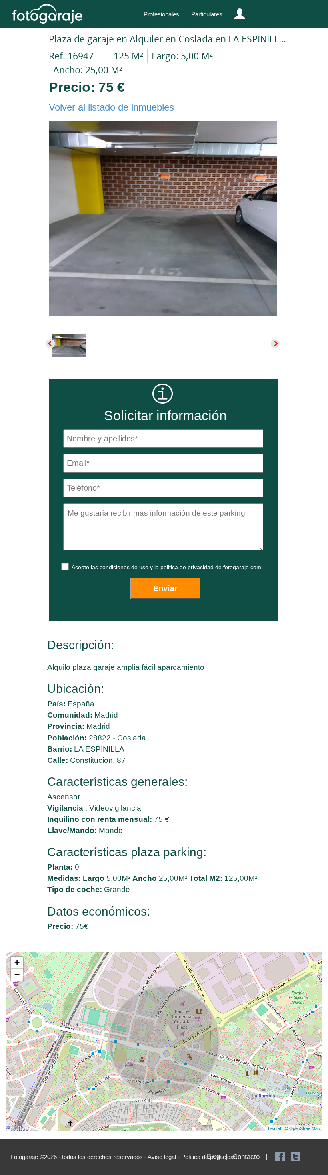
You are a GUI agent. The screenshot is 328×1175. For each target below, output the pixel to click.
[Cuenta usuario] (236, 12)
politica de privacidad (187, 567)
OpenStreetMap (304, 1128)
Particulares (206, 14)
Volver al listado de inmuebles (111, 107)
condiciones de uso (125, 567)
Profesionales (161, 14)
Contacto (246, 1157)
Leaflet (274, 1128)
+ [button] (17, 962)
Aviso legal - (164, 1156)
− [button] (17, 974)
